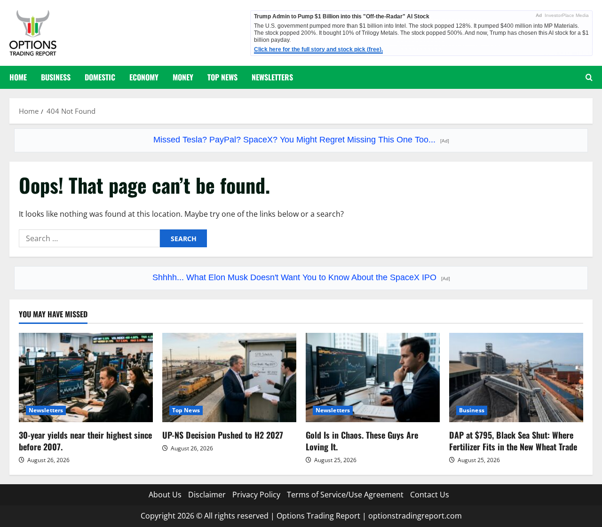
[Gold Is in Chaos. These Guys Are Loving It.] (373, 377)
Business (56, 77)
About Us (165, 494)
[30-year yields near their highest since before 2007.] (86, 377)
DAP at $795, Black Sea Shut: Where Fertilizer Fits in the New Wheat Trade (513, 441)
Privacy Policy (256, 494)
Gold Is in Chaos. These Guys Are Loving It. (362, 441)
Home (18, 77)
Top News (222, 77)
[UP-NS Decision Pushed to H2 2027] (229, 377)
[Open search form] (589, 77)
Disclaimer (207, 494)
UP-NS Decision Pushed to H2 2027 (222, 435)
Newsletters (272, 77)
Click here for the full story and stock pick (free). (318, 49)
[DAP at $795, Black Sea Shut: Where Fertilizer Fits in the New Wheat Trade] (516, 377)
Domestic (100, 77)
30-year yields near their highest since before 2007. (85, 441)
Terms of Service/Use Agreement (345, 494)
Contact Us (429, 494)
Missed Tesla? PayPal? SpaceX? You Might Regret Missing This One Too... (301, 139)
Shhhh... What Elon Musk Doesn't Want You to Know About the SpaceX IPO (301, 277)
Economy (143, 77)
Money (183, 77)
